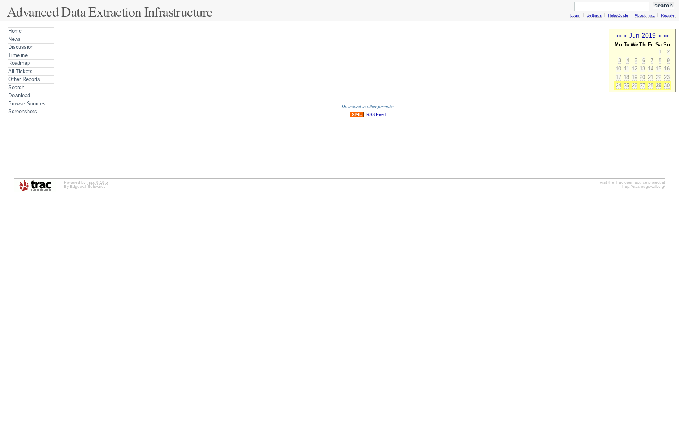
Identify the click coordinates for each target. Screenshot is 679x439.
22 (658, 77)
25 (626, 85)
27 (642, 85)
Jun (634, 35)
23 (667, 77)
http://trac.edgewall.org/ (643, 186)
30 (667, 85)
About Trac (645, 15)
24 (618, 85)
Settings (594, 15)
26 (634, 85)
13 (642, 69)
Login (575, 15)
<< (619, 36)
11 (626, 69)
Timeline (18, 55)
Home (15, 31)
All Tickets (20, 71)
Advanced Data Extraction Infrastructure (109, 11)
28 (650, 85)
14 (650, 69)
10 (618, 69)
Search (16, 87)
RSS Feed (376, 114)
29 (658, 85)
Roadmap (19, 63)
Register (668, 15)
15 (658, 69)
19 (634, 77)
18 (626, 77)
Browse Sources (27, 104)
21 (650, 77)
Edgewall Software (87, 186)
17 (618, 77)
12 (634, 69)
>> (666, 36)
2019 (649, 35)
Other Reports (24, 79)
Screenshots (22, 111)
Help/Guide (618, 15)
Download (19, 95)
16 (667, 69)
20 (642, 77)
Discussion (20, 47)
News (14, 39)
